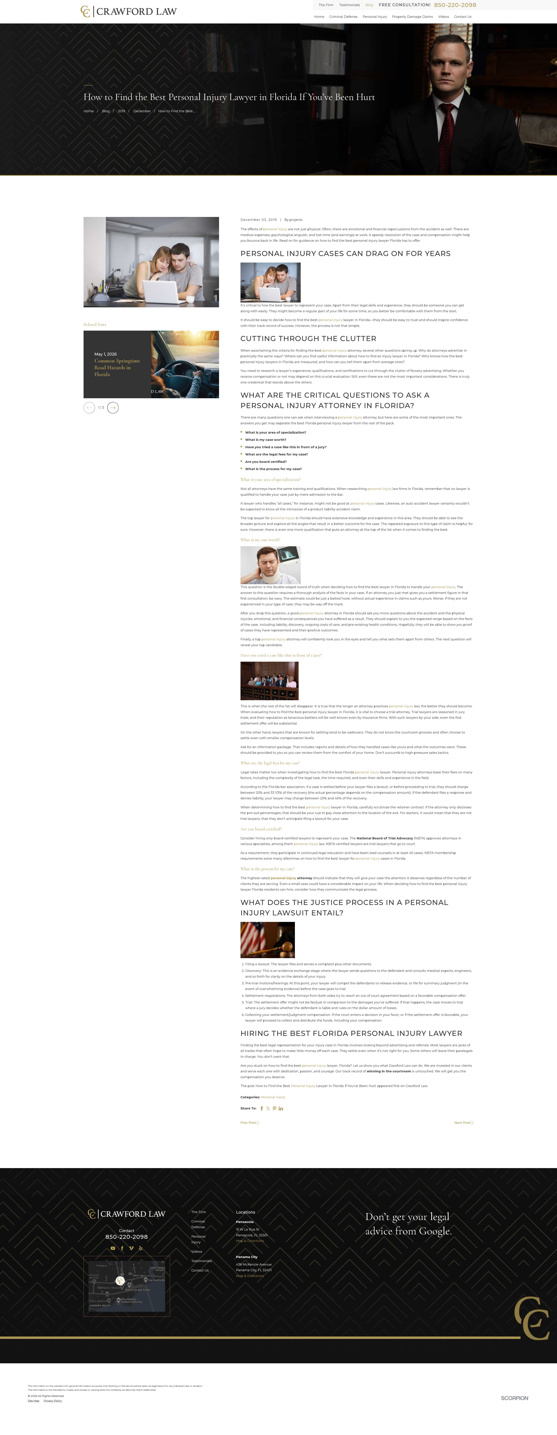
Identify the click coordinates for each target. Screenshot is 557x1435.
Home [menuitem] (319, 17)
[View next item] (113, 407)
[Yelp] (140, 1248)
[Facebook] (122, 1248)
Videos (196, 1252)
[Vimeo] (131, 1248)
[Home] (129, 11)
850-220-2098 (455, 5)
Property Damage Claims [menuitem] (412, 17)
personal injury (275, 229)
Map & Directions (250, 1241)
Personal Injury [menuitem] (375, 17)
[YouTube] (113, 1248)
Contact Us (200, 1270)
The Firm (326, 5)
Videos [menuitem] (443, 17)
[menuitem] (33, 1401)
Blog (369, 5)
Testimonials (349, 5)
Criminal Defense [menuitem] (343, 17)
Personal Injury (303, 1086)
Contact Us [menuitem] (463, 17)
